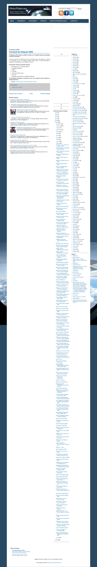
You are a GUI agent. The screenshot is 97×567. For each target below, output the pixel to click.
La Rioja (74, 165)
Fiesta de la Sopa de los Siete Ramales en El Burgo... (62, 317)
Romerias (75, 210)
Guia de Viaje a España (78, 277)
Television (75, 229)
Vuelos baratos (76, 298)
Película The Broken (60, 380)
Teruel (74, 231)
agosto (57, 131)
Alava (74, 55)
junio (57, 135)
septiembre (58, 129)
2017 (56, 112)
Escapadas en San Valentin (79, 110)
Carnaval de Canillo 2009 (61, 425)
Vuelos (74, 247)
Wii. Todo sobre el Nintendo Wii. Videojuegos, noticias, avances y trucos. (80, 301)
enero (57, 537)
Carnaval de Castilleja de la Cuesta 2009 (62, 479)
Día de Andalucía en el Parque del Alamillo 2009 (62, 323)
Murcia (74, 180)
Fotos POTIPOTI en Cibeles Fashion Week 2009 (62, 395)
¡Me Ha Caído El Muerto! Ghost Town (61, 361)
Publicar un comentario (17, 87)
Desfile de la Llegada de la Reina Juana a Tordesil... (62, 320)
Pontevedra (75, 204)
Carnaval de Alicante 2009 (61, 476)
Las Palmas (75, 167)
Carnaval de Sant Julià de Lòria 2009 (61, 472)
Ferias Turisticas (76, 134)
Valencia (35, 81)
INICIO (12, 21)
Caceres (74, 80)
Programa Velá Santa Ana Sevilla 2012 (18, 140)
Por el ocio (75, 295)
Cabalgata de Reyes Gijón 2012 (17, 122)
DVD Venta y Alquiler (77, 107)
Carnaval (18, 81)
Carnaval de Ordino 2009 (61, 388)
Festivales (75, 140)
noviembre (58, 125)
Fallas (74, 129)
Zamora (74, 249)
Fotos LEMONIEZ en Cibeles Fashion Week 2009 (62, 330)
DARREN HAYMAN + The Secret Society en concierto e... (62, 512)
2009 (56, 122)
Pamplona (75, 200)
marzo (57, 141)
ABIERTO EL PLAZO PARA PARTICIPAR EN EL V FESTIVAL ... (62, 391)
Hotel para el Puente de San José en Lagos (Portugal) (62, 271)
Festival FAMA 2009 (60, 279)
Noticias (74, 190)
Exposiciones (76, 128)
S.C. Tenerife (76, 212)
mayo (57, 137)
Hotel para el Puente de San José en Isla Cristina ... (62, 285)
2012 (56, 116)
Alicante (74, 60)
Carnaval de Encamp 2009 (61, 423)
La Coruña (75, 163)
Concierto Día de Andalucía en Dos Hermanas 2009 (62, 223)
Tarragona (75, 226)
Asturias (74, 67)
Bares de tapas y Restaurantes (79, 74)
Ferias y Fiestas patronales (26, 81)
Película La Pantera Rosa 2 (62, 382)
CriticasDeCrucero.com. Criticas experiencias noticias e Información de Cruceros (80, 267)
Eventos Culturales (77, 121)
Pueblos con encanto (77, 207)
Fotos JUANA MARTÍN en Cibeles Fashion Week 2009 (62, 274)
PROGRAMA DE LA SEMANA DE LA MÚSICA (62, 148)
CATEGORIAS (33, 21)
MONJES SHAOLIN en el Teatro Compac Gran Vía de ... (62, 490)
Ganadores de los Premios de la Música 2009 (62, 145)
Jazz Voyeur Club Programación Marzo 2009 (62, 183)
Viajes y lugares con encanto (79, 296)
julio (57, 133)
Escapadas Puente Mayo (78, 116)
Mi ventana (75, 280)
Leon (74, 168)
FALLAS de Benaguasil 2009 (62, 474)
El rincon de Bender (77, 273)
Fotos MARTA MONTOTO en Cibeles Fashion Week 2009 (62, 405)
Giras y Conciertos (77, 150)
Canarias (75, 85)
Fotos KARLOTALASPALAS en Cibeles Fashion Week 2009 (62, 409)
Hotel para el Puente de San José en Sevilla (62, 217)
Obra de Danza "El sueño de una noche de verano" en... (62, 180)
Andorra (74, 64)
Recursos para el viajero (78, 209)
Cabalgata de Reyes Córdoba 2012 (18, 135)
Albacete (75, 57)
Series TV (75, 221)
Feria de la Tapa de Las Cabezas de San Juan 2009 (62, 234)
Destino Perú (76, 272)
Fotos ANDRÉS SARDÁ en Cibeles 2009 (62, 298)
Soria (74, 224)
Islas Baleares (76, 160)
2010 (56, 120)
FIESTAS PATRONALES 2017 (58, 21)
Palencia (75, 199)
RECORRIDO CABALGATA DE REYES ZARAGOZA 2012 (24, 104)
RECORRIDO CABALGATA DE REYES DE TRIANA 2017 (23, 150)
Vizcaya (74, 246)
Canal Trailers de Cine (78, 83)
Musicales (75, 185)
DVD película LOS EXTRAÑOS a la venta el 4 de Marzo (62, 385)
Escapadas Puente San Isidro (79, 118)
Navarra (74, 187)
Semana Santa (76, 219)
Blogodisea (75, 263)
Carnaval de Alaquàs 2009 (21, 52)
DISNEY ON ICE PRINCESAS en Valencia (62, 249)
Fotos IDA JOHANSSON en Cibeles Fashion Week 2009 (62, 398)
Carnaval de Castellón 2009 (62, 493)
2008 (56, 539)
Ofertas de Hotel (76, 194)
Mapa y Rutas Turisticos (78, 177)
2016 (56, 114)
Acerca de (58, 562)
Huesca (74, 158)
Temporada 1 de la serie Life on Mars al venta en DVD (62, 522)
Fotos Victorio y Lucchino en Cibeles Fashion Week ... (62, 373)
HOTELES (43, 21)
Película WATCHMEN (60, 211)
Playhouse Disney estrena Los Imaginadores (26, 109)
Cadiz (74, 81)
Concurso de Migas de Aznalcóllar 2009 (61, 530)
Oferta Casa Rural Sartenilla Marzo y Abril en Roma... (62, 246)
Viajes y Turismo (76, 241)
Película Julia (59, 359)
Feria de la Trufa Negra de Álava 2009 (61, 486)
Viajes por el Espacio (77, 239)
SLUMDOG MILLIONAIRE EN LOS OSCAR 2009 (62, 291)
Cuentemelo (75, 270)
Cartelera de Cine (76, 264)
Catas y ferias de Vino (78, 95)
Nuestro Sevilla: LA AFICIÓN (62, 332)
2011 (56, 118)
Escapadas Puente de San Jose (80, 113)
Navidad (74, 189)
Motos (74, 179)
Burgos (74, 78)
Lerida (74, 170)
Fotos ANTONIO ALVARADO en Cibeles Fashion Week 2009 (62, 348)
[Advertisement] (22, 35)
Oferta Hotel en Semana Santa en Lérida (61, 499)
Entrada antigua (45, 93)
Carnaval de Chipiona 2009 (62, 527)
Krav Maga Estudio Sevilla (18, 550)
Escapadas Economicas (78, 108)
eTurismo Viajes (76, 275)
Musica (74, 184)
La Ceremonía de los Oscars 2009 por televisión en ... (62, 353)
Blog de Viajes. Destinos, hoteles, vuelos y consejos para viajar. (80, 260)
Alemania (75, 59)
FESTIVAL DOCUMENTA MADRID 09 (61, 260)
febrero (58, 143)
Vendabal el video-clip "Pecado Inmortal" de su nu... (62, 240)
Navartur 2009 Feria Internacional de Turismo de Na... (62, 444)
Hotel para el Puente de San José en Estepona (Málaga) (62, 338)
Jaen (74, 162)
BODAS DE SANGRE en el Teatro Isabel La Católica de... (62, 483)
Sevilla (74, 222)
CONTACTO (73, 21)
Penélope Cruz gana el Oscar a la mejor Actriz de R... (62, 314)
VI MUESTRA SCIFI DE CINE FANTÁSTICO (62, 201)
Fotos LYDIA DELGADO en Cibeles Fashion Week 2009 (62, 344)
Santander (75, 215)
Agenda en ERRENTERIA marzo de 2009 (61, 167)
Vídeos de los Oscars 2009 (62, 308)
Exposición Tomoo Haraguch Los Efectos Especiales (62, 193)
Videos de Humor (76, 244)
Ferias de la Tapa (76, 133)
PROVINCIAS (21, 21)
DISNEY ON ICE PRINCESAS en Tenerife (62, 252)
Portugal (74, 205)
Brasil (74, 76)
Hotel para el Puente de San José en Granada (62, 265)
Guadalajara (75, 153)
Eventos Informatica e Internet (79, 123)
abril (57, 139)
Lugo (74, 172)
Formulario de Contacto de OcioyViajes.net (20, 117)
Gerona (74, 148)
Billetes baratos (76, 257)
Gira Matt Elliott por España (62, 262)
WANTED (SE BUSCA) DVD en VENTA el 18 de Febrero (62, 466)
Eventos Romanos (77, 126)
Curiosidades (76, 103)
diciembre (58, 124)
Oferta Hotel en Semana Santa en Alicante (61, 502)
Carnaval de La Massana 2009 (62, 457)
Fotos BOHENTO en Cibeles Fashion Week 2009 (62, 413)
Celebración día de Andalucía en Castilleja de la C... (62, 463)
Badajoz (74, 70)
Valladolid (75, 237)
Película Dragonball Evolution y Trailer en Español (62, 416)
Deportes (75, 105)
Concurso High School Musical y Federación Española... (61, 256)
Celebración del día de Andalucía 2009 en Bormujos (61, 230)
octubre (58, 127)
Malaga (74, 175)
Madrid (74, 174)
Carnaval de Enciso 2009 (61, 418)
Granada (75, 152)
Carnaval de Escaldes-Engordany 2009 (61, 469)
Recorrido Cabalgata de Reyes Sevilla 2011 (19, 99)
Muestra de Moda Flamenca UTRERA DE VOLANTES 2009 (62, 534)
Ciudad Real (75, 98)
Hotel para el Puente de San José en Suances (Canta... (62, 268)
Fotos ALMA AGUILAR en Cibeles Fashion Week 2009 (62, 356)
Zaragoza (75, 251)
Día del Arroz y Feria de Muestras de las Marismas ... (62, 186)
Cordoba (74, 100)
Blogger (60, 559)
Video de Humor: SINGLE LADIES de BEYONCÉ (61, 277)
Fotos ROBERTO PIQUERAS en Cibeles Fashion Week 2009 (62, 402)
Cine (74, 97)
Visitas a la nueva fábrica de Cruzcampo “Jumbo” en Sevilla (23, 145)
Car (73, 88)
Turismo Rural (76, 234)
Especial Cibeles (76, 120)
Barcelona (75, 72)
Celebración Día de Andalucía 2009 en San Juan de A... (62, 170)
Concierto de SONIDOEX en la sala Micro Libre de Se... (62, 173)
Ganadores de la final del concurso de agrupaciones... (61, 377)
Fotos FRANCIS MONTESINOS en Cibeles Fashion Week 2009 (62, 365)
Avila (74, 69)
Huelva (74, 157)
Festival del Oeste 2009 (61, 449)
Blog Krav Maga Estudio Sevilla (19, 555)
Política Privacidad (51, 562)
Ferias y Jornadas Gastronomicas (77, 138)
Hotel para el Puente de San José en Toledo (62, 214)
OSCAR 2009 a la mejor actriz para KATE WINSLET (62, 295)
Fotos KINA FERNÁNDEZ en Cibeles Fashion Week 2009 (62, 341)
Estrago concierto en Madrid (62, 206)
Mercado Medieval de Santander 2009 (60, 220)
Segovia (74, 217)
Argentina (75, 65)
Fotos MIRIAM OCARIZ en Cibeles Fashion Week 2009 (62, 335)
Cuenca (74, 102)
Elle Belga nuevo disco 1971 (62, 243)
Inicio (31, 93)
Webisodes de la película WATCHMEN (61, 209)
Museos (74, 182)
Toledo (74, 232)
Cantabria (75, 87)
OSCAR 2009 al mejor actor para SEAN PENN (62, 301)
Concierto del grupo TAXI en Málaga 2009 (62, 237)
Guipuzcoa (75, 155)
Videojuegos (75, 242)
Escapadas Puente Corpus (79, 112)
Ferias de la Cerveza (77, 131)
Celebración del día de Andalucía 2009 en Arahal (62, 226)
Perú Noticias (76, 293)
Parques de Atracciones (78, 202)
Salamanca (75, 214)
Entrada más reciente (15, 93)
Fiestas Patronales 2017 (78, 147)
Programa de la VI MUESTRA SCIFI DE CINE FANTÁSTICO (62, 197)
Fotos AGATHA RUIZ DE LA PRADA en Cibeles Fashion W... (62, 369)
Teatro (74, 227)
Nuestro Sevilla (76, 192)
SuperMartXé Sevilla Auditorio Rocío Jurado (26, 127)
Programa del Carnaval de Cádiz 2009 (61, 505)
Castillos (75, 93)
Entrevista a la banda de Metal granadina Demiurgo (62, 525)
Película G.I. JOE (60, 447)
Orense (74, 195)
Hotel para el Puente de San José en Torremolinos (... (62, 288)
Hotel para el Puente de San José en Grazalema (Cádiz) (62, 282)
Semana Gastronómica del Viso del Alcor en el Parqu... (62, 190)
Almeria (74, 62)
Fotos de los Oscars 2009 (61, 306)
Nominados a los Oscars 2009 (62, 350)
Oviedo (74, 197)
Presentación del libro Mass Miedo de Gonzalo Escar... (62, 455)
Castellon (75, 92)
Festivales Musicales (77, 142)
